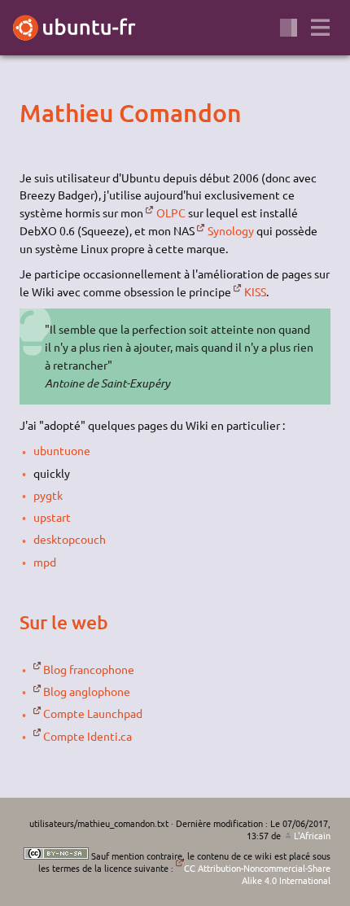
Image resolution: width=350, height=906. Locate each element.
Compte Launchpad (92, 713)
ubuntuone (61, 450)
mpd (44, 561)
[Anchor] (33, 112)
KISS (254, 291)
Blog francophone (88, 669)
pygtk (48, 495)
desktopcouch (69, 539)
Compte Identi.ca (87, 736)
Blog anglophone (86, 691)
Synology (230, 230)
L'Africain (312, 835)
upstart (52, 517)
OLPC (170, 212)
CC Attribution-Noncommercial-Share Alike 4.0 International (257, 873)
